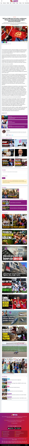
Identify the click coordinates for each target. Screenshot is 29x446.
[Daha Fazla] (6, 42)
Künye (25, 438)
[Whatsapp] (19, 426)
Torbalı (25, 442)
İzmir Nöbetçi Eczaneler (6, 431)
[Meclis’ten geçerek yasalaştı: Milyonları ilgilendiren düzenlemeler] (21, 162)
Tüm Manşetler (18, 434)
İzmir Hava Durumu (18, 431)
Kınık (2, 442)
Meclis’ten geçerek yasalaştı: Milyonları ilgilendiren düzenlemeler (20, 166)
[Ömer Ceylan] (4, 131)
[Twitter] (9, 135)
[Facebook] (8, 135)
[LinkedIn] (13, 426)
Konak (4, 442)
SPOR (8, 386)
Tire (23, 442)
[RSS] (20, 426)
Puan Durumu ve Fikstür (6, 434)
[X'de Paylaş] (3, 42)
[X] (9, 426)
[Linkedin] (12, 135)
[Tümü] (26, 376)
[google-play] (18, 428)
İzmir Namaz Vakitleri (11, 438)
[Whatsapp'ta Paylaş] (5, 42)
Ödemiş (16, 442)
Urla (26, 442)
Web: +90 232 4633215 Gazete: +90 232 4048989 (15, 421)
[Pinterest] (11, 426)
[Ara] (27, 1)
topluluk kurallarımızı (10, 180)
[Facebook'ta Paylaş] (2, 42)
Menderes (6, 442)
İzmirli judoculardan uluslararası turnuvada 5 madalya (17, 394)
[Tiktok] (16, 426)
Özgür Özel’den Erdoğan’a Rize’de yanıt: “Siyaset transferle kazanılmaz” (7, 147)
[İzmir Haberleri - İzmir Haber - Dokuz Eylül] (14, 1)
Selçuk (21, 442)
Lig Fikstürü (15, 438)
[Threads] (18, 426)
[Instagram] (11, 135)
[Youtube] (15, 426)
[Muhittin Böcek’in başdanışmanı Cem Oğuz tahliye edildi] (21, 152)
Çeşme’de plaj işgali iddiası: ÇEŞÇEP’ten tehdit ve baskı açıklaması (16, 384)
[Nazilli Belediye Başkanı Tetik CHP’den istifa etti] (8, 152)
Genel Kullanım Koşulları (21, 438)
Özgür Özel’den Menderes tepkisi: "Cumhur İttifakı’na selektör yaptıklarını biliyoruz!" (7, 166)
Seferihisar (18, 442)
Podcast (16, 439)
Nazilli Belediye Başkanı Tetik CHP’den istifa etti (7, 157)
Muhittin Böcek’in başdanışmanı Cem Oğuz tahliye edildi (20, 157)
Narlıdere (13, 442)
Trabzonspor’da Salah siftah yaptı (14, 387)
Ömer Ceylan (8, 130)
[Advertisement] (14, 10)
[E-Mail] (7, 135)
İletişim (13, 439)
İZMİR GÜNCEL (9, 393)
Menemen (10, 442)
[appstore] (11, 428)
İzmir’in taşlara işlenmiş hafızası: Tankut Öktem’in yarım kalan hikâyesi (16, 398)
